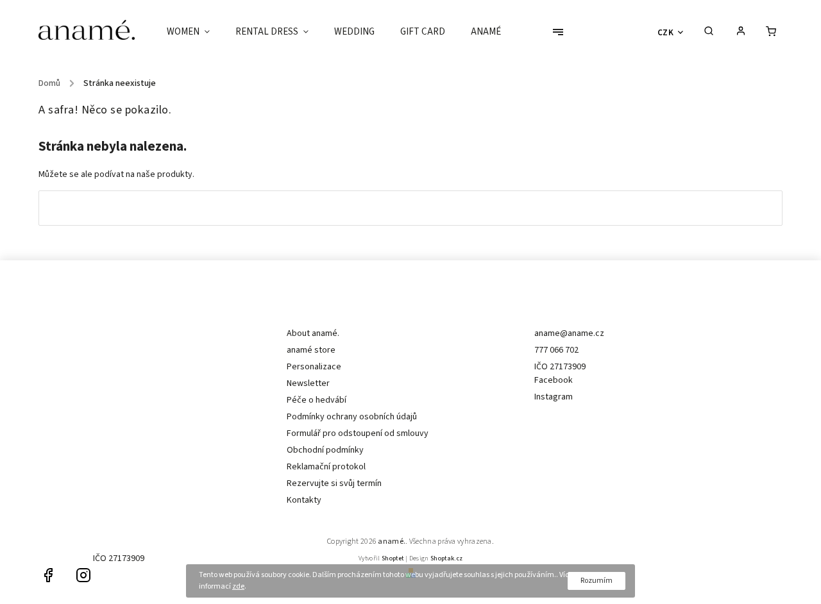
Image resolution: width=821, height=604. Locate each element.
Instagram (553, 396)
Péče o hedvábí (316, 400)
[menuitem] (195, 32)
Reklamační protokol (326, 466)
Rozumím (596, 580)
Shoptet (393, 558)
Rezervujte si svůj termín (334, 483)
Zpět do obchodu (410, 207)
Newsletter (308, 383)
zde (238, 586)
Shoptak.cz (446, 558)
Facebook (553, 380)
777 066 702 (556, 350)
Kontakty (304, 500)
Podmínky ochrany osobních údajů (352, 416)
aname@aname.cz (569, 333)
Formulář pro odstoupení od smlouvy (357, 433)
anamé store (311, 350)
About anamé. (313, 333)
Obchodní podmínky (325, 450)
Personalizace (314, 366)
